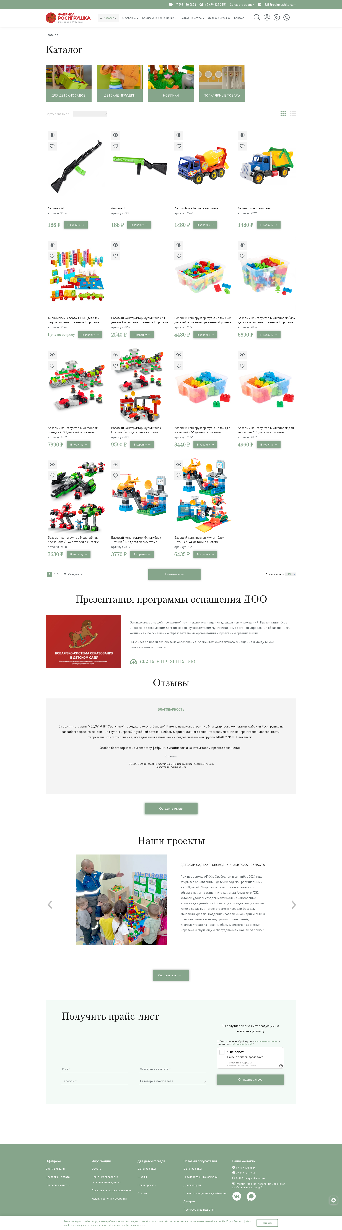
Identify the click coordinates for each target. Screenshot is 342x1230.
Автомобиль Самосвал (254, 208)
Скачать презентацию (167, 661)
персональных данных (266, 1041)
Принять (267, 1222)
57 (64, 574)
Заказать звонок (242, 4)
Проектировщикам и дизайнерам (205, 1193)
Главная (52, 35)
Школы (142, 1177)
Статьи (142, 1193)
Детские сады (147, 1168)
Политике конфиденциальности (127, 1224)
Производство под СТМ (199, 1209)
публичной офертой (242, 1044)
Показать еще (174, 574)
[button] (294, 904)
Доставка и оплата (58, 1177)
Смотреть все (167, 975)
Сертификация (55, 1168)
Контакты (240, 18)
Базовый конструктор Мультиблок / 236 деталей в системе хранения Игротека (203, 320)
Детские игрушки (219, 18)
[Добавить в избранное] (52, 146)
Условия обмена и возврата (109, 1198)
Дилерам (189, 1201)
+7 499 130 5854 (185, 4)
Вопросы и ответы (58, 1185)
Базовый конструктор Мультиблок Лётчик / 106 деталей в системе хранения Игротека (136, 539)
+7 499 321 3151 (215, 4)
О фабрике (129, 18)
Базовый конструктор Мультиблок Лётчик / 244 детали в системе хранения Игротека (199, 539)
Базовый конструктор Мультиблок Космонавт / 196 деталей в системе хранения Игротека (73, 539)
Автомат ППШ (121, 208)
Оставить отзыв (171, 808)
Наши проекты (147, 1185)
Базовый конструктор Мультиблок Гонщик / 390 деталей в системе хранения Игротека (73, 430)
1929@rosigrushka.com (279, 4)
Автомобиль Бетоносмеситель (196, 208)
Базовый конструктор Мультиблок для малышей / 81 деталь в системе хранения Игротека (266, 430)
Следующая (75, 574)
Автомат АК (56, 208)
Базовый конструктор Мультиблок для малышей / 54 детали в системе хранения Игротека (202, 430)
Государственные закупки (200, 1177)
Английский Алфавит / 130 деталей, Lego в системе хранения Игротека (74, 320)
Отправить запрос (250, 1079)
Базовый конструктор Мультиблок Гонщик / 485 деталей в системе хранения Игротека (136, 430)
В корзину (73, 225)
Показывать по (275, 574)
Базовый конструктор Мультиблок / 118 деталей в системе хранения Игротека (139, 320)
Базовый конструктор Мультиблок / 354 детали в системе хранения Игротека (266, 320)
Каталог (109, 18)
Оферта (96, 1168)
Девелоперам (192, 1185)
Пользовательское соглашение (111, 1190)
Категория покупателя (156, 1081)
